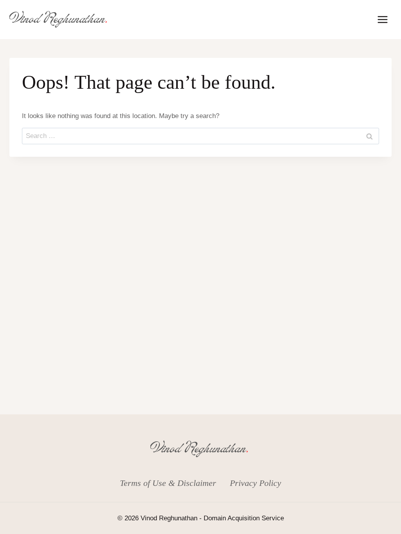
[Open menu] (382, 19)
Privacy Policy (255, 483)
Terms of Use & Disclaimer (168, 483)
